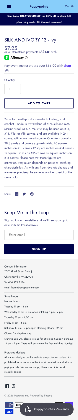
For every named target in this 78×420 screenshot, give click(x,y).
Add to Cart (39, 103)
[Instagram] (13, 386)
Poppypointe (21, 395)
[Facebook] (7, 386)
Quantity (9, 80)
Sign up (39, 249)
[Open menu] (9, 6)
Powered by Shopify (41, 395)
